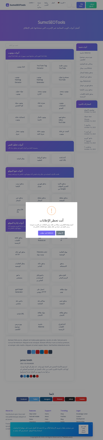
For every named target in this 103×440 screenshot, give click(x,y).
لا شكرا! (60, 233)
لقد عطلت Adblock (46, 233)
